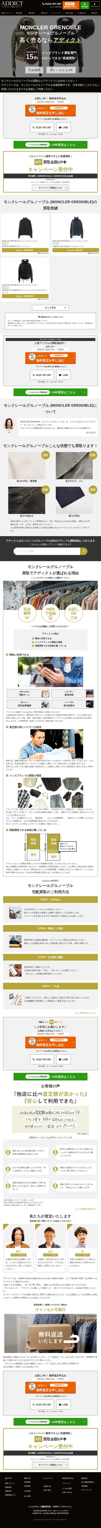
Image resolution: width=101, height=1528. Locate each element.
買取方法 (44, 13)
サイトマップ (86, 1490)
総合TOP (8, 1478)
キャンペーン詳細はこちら (50, 188)
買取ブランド (6, 13)
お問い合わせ (67, 1492)
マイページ (94, 6)
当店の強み (69, 13)
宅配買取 (27, 1482)
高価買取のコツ (10, 1495)
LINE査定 (85, 6)
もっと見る (50, 307)
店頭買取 (27, 1486)
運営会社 (94, 13)
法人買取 (27, 1496)
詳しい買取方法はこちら (84, 1013)
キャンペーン (57, 13)
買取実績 (19, 13)
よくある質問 (67, 1488)
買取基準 (31, 13)
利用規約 (84, 1486)
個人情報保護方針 (87, 1482)
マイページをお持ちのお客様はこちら (50, 119)
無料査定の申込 (70, 5)
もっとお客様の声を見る (84, 1209)
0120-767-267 (53, 3)
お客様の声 (82, 13)
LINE (65, 127)
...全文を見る (90, 432)
